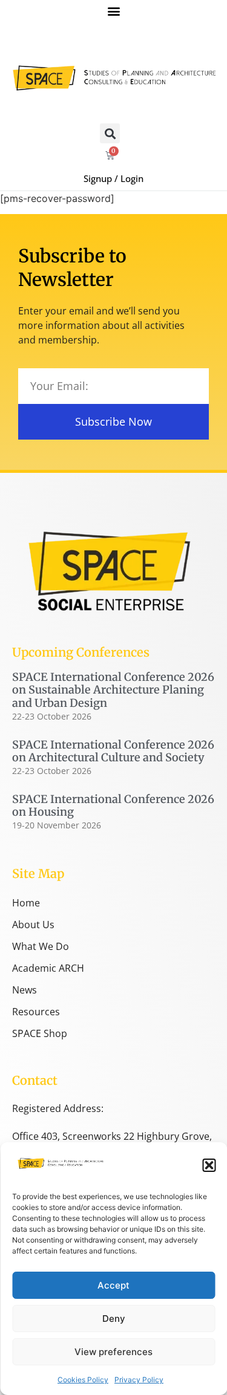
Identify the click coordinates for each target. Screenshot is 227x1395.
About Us (33, 924)
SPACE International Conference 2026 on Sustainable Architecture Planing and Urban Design (113, 690)
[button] (209, 1165)
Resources (36, 1011)
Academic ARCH (48, 968)
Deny (113, 1318)
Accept (113, 1285)
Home (26, 902)
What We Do (40, 946)
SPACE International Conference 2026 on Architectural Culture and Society (113, 751)
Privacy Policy (138, 1379)
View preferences (113, 1352)
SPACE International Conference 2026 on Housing (113, 805)
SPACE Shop (39, 1033)
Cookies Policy (83, 1379)
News (24, 990)
